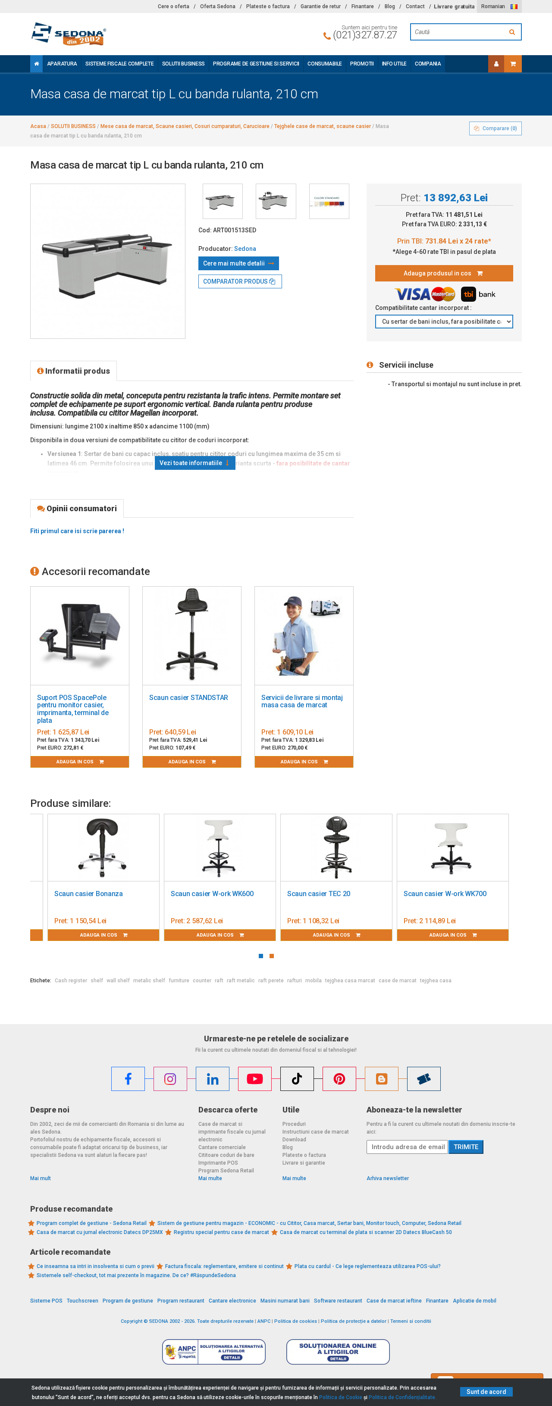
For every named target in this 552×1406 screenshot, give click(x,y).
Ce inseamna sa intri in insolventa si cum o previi (95, 1266)
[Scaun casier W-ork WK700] (452, 847)
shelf (97, 981)
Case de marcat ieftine (394, 1301)
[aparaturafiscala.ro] (107, 34)
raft (219, 981)
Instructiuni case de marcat (315, 1132)
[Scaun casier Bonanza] (103, 847)
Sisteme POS (46, 1301)
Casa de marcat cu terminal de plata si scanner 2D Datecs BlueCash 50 (366, 1232)
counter (202, 981)
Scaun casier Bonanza (88, 894)
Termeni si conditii (410, 1321)
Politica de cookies (295, 1321)
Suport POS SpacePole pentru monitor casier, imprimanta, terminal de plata (73, 709)
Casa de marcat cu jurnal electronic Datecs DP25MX (100, 1232)
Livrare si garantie (303, 1163)
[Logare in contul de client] (496, 63)
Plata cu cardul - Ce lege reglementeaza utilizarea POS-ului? (368, 1266)
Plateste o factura (268, 6)
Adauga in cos (75, 762)
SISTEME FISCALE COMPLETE (119, 64)
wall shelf (118, 981)
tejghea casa (436, 981)
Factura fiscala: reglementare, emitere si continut (224, 1266)
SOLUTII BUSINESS (183, 64)
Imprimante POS (218, 1163)
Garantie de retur (321, 6)
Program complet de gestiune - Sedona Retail (92, 1223)
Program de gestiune (128, 1301)
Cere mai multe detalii (234, 263)
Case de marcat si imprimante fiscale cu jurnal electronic (232, 1132)
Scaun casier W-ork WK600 (212, 894)
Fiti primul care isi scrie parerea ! (77, 531)
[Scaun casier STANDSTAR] (192, 636)
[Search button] (513, 31)
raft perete (271, 981)
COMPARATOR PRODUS (236, 281)
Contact (415, 6)
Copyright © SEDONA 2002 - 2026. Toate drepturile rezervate (187, 1321)
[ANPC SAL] (214, 1352)
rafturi (294, 981)
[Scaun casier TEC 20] (336, 847)
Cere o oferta (173, 6)
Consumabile (324, 64)
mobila (313, 981)
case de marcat (398, 981)
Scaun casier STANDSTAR (188, 698)
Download (294, 1140)
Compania (428, 64)
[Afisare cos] (513, 63)
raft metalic (241, 981)
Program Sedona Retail (226, 1171)
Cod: (205, 230)
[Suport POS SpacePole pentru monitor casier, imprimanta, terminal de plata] (80, 636)
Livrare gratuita (454, 6)
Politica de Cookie (340, 1397)
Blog (390, 6)
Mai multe (210, 1178)
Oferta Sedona (217, 6)
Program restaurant (180, 1301)
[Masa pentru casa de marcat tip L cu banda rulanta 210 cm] (222, 201)
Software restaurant (338, 1301)
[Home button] (36, 63)
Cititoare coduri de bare (226, 1155)
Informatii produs (77, 370)
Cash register (71, 981)
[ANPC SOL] (338, 1352)
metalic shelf (149, 981)
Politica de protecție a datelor (353, 1321)
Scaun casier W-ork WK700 (445, 894)
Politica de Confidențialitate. (402, 1397)
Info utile (394, 64)
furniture (179, 981)
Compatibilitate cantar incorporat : (424, 307)
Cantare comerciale (222, 1147)
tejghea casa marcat (350, 981)
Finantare (362, 6)
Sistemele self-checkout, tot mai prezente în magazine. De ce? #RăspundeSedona (136, 1275)
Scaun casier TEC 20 (318, 894)
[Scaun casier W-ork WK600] (220, 847)
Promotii (362, 64)
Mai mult (40, 1178)
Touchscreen (82, 1301)
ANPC (263, 1321)
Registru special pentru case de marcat (221, 1232)
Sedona (245, 248)
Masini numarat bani (285, 1301)
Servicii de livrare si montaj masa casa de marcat (302, 701)
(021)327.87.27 (365, 35)
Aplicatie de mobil (474, 1301)
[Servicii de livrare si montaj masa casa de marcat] (304, 636)
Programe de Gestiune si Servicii (256, 64)
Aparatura (62, 64)
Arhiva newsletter (388, 1178)
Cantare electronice (232, 1301)
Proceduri (294, 1124)
